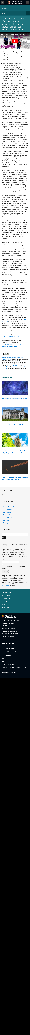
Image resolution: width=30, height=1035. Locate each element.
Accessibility (5, 625)
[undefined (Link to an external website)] (6, 354)
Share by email (7, 523)
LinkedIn (6, 601)
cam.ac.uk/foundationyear (11, 336)
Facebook (7, 595)
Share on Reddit (7, 512)
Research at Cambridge (9, 672)
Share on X (6, 520)
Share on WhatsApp (8, 515)
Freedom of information (8, 628)
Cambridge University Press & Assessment (14, 667)
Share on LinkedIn (8, 509)
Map (3, 661)
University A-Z (6, 639)
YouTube (6, 607)
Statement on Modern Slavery (10, 633)
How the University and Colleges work (12, 652)
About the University (8, 649)
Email (3, 559)
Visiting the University (8, 664)
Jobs (3, 658)
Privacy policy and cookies (9, 631)
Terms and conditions (8, 636)
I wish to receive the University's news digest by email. (14, 567)
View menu (2, 2)
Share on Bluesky (8, 517)
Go (3, 538)
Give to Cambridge (7, 655)
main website (16, 365)
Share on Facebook (8, 507)
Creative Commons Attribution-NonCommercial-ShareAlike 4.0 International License (14, 357)
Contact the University (8, 623)
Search (27, 2)
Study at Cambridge (8, 643)
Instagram (7, 598)
